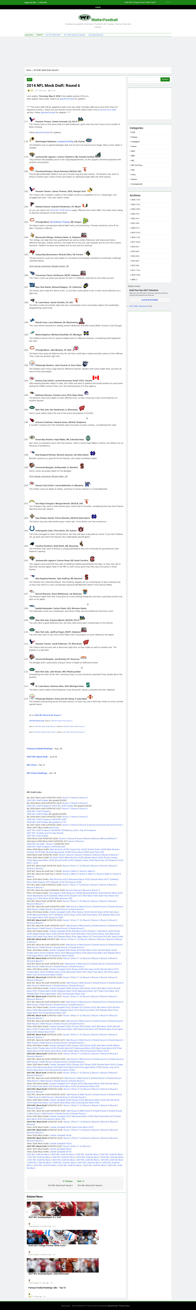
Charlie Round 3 (77, 909)
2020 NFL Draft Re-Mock (62, 1154)
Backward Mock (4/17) (43, 915)
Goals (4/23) (91, 988)
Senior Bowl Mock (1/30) (65, 1086)
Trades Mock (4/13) (36, 953)
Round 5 (101, 825)
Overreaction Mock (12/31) (97, 1051)
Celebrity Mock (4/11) (56, 953)
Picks (133, 175)
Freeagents (135, 142)
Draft (30, 80)
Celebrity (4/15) (62, 915)
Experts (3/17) (44, 882)
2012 (133, 266)
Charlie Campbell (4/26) (60, 912)
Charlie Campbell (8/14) (60, 1152)
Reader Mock (65, 936)
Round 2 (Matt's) (104, 874)
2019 (133, 233)
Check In (39, 35)
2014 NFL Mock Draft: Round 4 (45, 732)
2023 (133, 214)
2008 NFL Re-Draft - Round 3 (40, 844)
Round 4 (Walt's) (70, 871)
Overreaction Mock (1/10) (88, 1103)
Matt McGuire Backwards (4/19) (55, 852)
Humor (134, 146)
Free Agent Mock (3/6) (37, 917)
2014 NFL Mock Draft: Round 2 (45, 726)
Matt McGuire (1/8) (63, 898)
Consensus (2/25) (74, 882)
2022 (133, 219)
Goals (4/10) (75, 915)
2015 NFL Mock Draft (36, 721)
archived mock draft (107, 110)
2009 (133, 280)
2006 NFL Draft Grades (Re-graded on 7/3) (46, 822)
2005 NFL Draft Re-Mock (45, 1165)
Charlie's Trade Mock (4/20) (101, 931)
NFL (132, 161)
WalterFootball (104, 19)
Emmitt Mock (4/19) (100, 912)
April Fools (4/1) (97, 852)
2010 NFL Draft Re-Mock (112, 1160)
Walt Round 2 (33, 909)
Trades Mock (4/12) (36, 972)
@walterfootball (67, 99)
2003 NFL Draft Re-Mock (94, 1165)
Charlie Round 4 (100, 906)
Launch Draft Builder (149, 300)
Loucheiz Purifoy (65, 141)
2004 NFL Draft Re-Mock (69, 1165)
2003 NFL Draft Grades (38, 800)
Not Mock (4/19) (92, 969)
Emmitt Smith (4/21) (97, 849)
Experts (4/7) (77, 896)
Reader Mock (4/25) (94, 857)
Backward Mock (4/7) (88, 991)
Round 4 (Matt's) (87, 871)
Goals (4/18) (91, 1064)
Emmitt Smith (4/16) (64, 860)
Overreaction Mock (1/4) (74, 994)
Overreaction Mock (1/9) (54, 1119)
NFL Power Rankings (37, 773)
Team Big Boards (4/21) (38, 896)
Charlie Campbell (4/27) (60, 1007)
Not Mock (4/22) (105, 988)
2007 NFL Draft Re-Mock (89, 1162)
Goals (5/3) (76, 950)
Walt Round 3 (47, 909)
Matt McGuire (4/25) (59, 849)
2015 (133, 251)
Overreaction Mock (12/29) (50, 975)
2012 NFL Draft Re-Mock (63, 1160)
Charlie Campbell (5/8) (60, 950)
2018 (133, 237)
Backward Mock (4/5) (86, 1048)
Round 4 (92, 825)
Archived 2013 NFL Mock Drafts (108, 936)
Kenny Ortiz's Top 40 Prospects (81, 830)
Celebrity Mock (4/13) (60, 896)
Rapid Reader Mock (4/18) (45, 934)
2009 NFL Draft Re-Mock (39, 1162)
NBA (133, 156)
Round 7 (119, 825)
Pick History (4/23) (81, 912)
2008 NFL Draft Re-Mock (64, 1162)
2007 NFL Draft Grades (37, 836)
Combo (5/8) (78, 988)
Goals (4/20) (90, 1045)
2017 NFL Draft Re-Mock (39, 1157)
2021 (133, 223)
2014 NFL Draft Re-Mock (112, 1157)
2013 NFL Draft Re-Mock (39, 1160)
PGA (133, 170)
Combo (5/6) (78, 1026)
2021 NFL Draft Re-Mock (38, 1154)
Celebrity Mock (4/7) (69, 1010)
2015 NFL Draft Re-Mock (88, 1157)
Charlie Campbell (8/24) (60, 1149)
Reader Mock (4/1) (111, 915)
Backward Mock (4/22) (93, 893)
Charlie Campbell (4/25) (60, 931)
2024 (133, 209)
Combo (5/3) (78, 1064)
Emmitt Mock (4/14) (67, 934)
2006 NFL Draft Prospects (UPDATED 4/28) (46, 819)
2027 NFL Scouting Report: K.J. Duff (44, 1217)
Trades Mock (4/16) (47, 991)
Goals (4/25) (78, 969)
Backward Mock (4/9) (49, 1010)
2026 (133, 200)
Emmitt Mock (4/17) (100, 879)
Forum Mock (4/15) (80, 852)
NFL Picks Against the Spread (74, 35)
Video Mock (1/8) (76, 1051)
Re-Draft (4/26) (57, 857)
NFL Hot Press (136, 165)
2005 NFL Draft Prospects (39, 811)
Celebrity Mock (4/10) (56, 972)
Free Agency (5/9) (57, 893)
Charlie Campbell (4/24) (60, 1135)
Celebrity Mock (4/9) (84, 860)
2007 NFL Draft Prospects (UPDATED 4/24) (46, 830)
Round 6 (110, 825)
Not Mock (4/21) (104, 1007)
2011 (133, 270)
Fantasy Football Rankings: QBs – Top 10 (47, 1288)
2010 (133, 275)
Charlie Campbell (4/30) (60, 969)
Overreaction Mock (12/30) (61, 955)
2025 (133, 204)
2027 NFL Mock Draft (53, 35)
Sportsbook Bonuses (96, 35)
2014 (133, 256)
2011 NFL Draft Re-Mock (88, 1160)
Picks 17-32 (76, 866)
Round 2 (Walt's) (70, 874)
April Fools (54, 827)
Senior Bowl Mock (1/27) (38, 1070)
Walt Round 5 (86, 906)
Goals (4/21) (90, 1026)
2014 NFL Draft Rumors (61, 210)
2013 (133, 261)
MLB (133, 151)
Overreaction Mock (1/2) (55, 1013)
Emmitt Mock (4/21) (114, 893)
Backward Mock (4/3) (77, 972)
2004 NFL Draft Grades (63, 806)
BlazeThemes (113, 1306)
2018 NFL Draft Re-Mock (111, 1154)
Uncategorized (136, 184)
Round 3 (84, 798)
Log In (98, 7)
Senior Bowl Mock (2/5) (64, 1103)
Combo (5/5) (78, 1045)
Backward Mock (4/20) (79, 879)
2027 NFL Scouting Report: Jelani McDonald (48, 1274)
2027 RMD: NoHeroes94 (139, 306)
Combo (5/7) (78, 1007)
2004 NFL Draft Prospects (39, 806)
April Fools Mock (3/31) (83, 1127)
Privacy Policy (124, 1306)
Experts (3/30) (116, 860)
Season (134, 179)
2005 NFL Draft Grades (37, 814)
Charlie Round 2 (61, 909)
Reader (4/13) (58, 882)
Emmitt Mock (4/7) (66, 1048)
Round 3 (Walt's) (87, 874)
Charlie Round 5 (116, 906)
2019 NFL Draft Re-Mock (87, 1154)
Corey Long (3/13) (111, 1067)
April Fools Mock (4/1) (109, 896)
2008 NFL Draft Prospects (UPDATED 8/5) (46, 847)
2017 (133, 242)
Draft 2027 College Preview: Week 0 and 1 (47, 1245)
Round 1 (66, 798)
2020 (133, 228)
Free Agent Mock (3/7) (82, 936)
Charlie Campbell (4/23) (61, 1064)
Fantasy (134, 137)
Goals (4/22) (90, 1007)
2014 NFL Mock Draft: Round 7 (47, 715)
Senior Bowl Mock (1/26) (56, 1051)
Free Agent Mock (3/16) (90, 1067)
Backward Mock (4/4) (77, 953)
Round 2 (75, 798)
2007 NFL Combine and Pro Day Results (45, 833)
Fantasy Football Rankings (40, 748)
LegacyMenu (29, 35)
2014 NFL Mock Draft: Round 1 (61, 721)
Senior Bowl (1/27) (46, 1032)
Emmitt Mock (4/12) (107, 1064)
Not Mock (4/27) (90, 950)
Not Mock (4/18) (105, 1045)
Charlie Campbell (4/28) (60, 988)
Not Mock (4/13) (84, 934)
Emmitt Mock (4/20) (108, 950)
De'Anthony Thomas (60, 222)
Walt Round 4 (72, 906)
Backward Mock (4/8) (67, 1029)
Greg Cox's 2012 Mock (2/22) (40, 898)
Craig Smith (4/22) (78, 849)
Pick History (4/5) (101, 934)
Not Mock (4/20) (105, 1026)
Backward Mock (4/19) (44, 860)
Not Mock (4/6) (91, 896)
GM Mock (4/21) (79, 931)
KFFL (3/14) (32, 863)
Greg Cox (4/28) (74, 893)
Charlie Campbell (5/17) (60, 1083)
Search (165, 79)
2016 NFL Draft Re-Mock (63, 1157)
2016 (133, 247)
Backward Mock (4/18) (95, 1083)
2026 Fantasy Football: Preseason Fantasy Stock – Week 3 (134, 2)
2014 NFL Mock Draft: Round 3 (74, 726)
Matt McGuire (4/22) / (59, 879)
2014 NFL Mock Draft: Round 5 (74, 732)
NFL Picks (32, 765)
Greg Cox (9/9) (56, 917)
